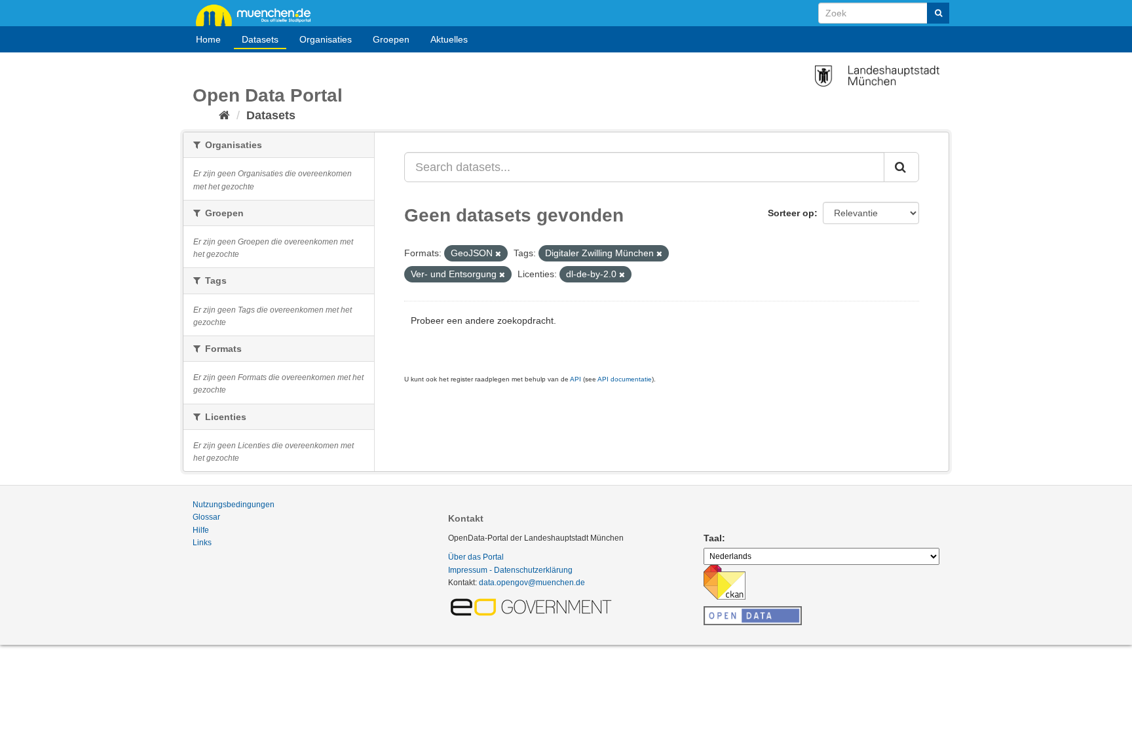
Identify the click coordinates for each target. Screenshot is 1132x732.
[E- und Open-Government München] (533, 606)
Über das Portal (476, 557)
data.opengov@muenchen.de (532, 582)
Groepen (391, 39)
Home (208, 39)
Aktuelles (449, 39)
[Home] (224, 115)
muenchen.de (258, 14)
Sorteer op (791, 213)
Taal (713, 538)
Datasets (260, 39)
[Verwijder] (498, 254)
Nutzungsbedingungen (233, 504)
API (575, 379)
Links (202, 542)
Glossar (206, 517)
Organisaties (325, 39)
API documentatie (624, 379)
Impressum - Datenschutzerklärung (510, 570)
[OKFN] (753, 612)
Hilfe (201, 530)
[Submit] (938, 13)
